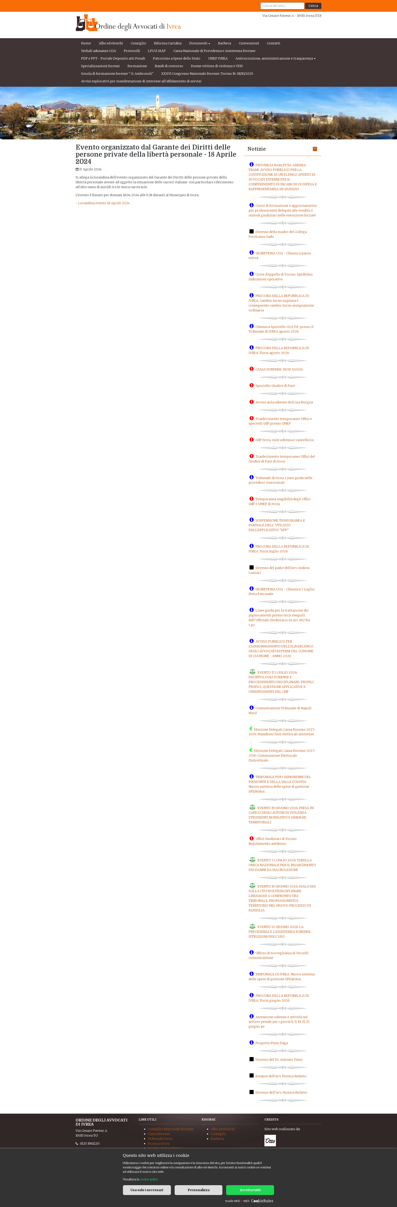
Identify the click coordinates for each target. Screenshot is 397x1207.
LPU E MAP (157, 51)
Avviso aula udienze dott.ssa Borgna (284, 402)
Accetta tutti (250, 1190)
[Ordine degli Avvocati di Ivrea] (128, 22)
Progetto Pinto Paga (271, 1043)
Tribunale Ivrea (160, 1139)
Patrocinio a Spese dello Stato (176, 58)
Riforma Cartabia (167, 43)
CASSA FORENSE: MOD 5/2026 (279, 369)
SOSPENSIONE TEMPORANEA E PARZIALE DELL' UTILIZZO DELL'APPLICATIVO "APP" (277, 525)
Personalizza (199, 1190)
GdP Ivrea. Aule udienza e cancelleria (284, 440)
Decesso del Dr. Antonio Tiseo (279, 1060)
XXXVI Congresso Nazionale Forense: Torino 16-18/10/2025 (207, 74)
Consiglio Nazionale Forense (170, 1129)
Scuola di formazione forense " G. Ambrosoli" (117, 74)
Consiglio (138, 43)
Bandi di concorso (169, 66)
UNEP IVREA (218, 58)
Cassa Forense (159, 1134)
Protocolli (132, 51)
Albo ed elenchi (111, 43)
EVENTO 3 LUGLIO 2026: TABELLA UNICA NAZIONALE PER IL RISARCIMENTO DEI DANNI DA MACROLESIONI (282, 865)
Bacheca (224, 43)
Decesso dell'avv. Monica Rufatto (281, 1092)
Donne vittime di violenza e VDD (217, 66)
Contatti (273, 43)
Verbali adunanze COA (98, 51)
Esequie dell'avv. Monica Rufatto (280, 1076)
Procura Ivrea (159, 1143)
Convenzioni (249, 43)
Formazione (137, 66)
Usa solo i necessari (146, 1190)
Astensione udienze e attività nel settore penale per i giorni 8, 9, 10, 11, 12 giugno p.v (279, 1022)
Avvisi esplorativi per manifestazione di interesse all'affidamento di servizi (141, 81)
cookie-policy (149, 1179)
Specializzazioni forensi (100, 66)
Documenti (198, 43)
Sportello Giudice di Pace (275, 386)
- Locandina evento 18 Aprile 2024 (103, 203)
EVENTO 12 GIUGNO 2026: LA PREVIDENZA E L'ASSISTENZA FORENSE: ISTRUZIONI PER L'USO (280, 932)
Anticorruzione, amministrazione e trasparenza (274, 58)
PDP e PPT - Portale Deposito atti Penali (113, 58)
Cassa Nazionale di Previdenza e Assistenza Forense (214, 51)
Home (86, 43)
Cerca (313, 6)
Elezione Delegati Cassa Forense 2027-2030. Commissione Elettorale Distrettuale (282, 755)
